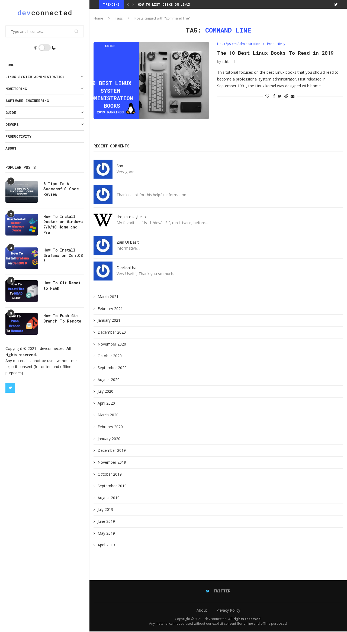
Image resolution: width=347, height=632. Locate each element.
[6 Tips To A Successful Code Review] (21, 192)
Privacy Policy (228, 610)
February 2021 (110, 308)
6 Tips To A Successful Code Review (61, 189)
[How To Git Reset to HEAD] (21, 291)
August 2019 (109, 497)
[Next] (133, 4)
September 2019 (112, 485)
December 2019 (112, 450)
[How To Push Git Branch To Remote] (21, 324)
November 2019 (112, 462)
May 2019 (106, 533)
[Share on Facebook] (274, 96)
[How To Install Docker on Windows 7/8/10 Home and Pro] (21, 225)
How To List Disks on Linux (164, 4)
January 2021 (109, 320)
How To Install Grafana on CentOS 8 (63, 255)
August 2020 (109, 379)
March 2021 (108, 296)
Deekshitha (126, 267)
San (120, 165)
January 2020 (109, 438)
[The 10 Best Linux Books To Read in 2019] (151, 80)
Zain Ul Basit (128, 242)
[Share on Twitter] (279, 96)
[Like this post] (267, 96)
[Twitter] (10, 388)
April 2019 (106, 544)
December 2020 (112, 332)
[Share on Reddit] (286, 96)
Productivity (18, 136)
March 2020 (108, 414)
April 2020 (106, 403)
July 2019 (105, 509)
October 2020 (110, 355)
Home (9, 64)
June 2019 (106, 521)
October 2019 (110, 474)
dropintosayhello (131, 216)
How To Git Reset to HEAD (62, 285)
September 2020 (112, 367)
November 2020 (112, 344)
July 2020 (105, 391)
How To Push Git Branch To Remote (62, 318)
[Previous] (128, 4)
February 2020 (110, 426)
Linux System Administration (35, 76)
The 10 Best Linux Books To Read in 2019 (275, 53)
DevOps (12, 124)
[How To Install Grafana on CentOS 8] (21, 258)
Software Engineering (27, 100)
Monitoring (16, 88)
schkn (226, 61)
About (11, 148)
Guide (10, 112)
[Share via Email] (292, 96)
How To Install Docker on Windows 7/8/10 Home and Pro (63, 224)
